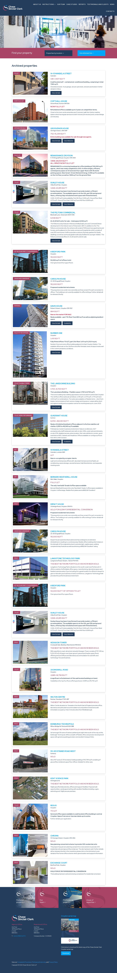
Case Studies (71, 4)
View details (56, 93)
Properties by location (54, 53)
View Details (56, 141)
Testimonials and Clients (97, 4)
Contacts (110, 11)
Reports (82, 4)
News (112, 4)
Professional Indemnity (39, 962)
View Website (68, 141)
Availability (67, 323)
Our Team (61, 4)
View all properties (85, 53)
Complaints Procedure (24, 962)
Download (66, 953)
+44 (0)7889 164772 (19, 936)
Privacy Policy (53, 962)
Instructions (48, 4)
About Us (37, 4)
